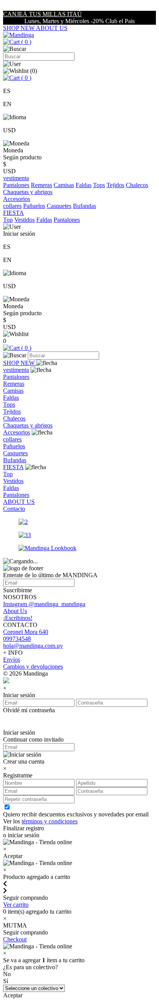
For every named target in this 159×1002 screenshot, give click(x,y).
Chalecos (137, 185)
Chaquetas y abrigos (27, 192)
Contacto (14, 508)
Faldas (83, 185)
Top (8, 219)
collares (12, 206)
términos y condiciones (50, 821)
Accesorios (16, 432)
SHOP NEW (19, 28)
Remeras (41, 185)
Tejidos (115, 185)
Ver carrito (16, 904)
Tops (99, 185)
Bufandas (84, 206)
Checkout (15, 939)
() (25, 42)
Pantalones (16, 185)
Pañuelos (34, 206)
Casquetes (59, 206)
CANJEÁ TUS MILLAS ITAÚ (42, 14)
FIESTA (13, 467)
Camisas (64, 185)
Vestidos (24, 219)
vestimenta (16, 370)
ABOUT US (52, 28)
